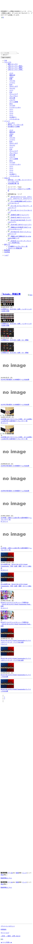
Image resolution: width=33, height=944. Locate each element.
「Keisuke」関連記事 (11, 294)
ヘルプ (6, 255)
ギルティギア (13, 86)
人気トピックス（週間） (15, 67)
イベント (7, 121)
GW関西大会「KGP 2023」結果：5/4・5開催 (14, 340)
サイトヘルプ (5, 932)
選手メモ (7, 244)
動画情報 (7, 250)
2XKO (11, 77)
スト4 (11, 113)
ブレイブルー (13, 96)
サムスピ (12, 88)
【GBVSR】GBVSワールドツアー (21, 224)
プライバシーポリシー (8, 926)
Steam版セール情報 (14, 126)
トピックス (7, 62)
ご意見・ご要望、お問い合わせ (10, 936)
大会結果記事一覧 (13, 183)
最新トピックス (13, 64)
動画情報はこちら (6, 878)
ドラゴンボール (14, 119)
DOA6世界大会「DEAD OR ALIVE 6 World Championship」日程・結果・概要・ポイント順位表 (16, 566)
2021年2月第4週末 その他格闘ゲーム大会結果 (15, 379)
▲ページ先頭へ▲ (6, 942)
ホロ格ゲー (13, 117)
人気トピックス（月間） (15, 69)
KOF (10, 84)
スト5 (11, 115)
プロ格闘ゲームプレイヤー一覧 (17, 246)
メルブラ (12, 100)
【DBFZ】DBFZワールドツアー (20, 217)
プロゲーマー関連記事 (15, 248)
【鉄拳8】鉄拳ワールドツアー (19, 215)
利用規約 (3, 929)
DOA (11, 103)
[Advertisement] (16, 35)
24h (11, 873)
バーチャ (12, 82)
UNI (10, 92)
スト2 (11, 111)
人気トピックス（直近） (15, 66)
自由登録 (7, 252)
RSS (30, 295)
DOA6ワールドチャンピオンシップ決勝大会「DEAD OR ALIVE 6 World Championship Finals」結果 (16, 604)
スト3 (11, 90)
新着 (17, 873)
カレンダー (11, 123)
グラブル (12, 80)
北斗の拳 (12, 98)
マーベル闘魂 (13, 102)
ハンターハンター (15, 107)
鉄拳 (10, 79)
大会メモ (7, 178)
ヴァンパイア (13, 94)
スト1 (11, 109)
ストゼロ (12, 105)
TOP (5, 60)
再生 (2, 875)
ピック (24, 873)
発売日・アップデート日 (15, 124)
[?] (8, 873)
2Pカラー (5, 55)
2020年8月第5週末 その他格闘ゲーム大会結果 (15, 466)
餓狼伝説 (12, 75)
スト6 (11, 73)
